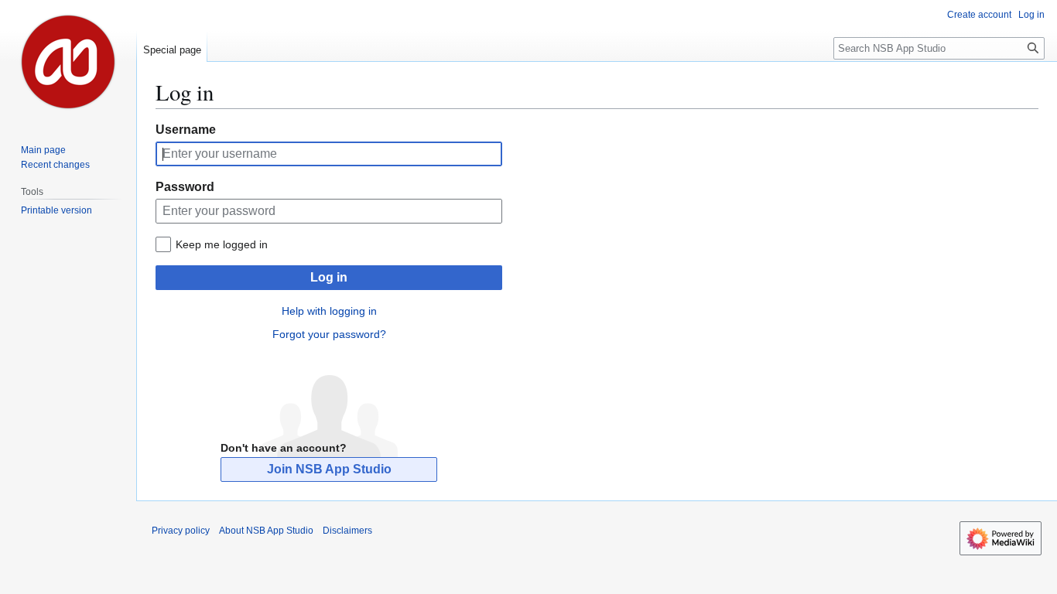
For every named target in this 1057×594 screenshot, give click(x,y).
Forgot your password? (329, 334)
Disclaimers (347, 530)
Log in (328, 277)
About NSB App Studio (266, 530)
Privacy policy (181, 530)
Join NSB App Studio (329, 469)
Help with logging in (329, 311)
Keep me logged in (222, 244)
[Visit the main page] (68, 62)
